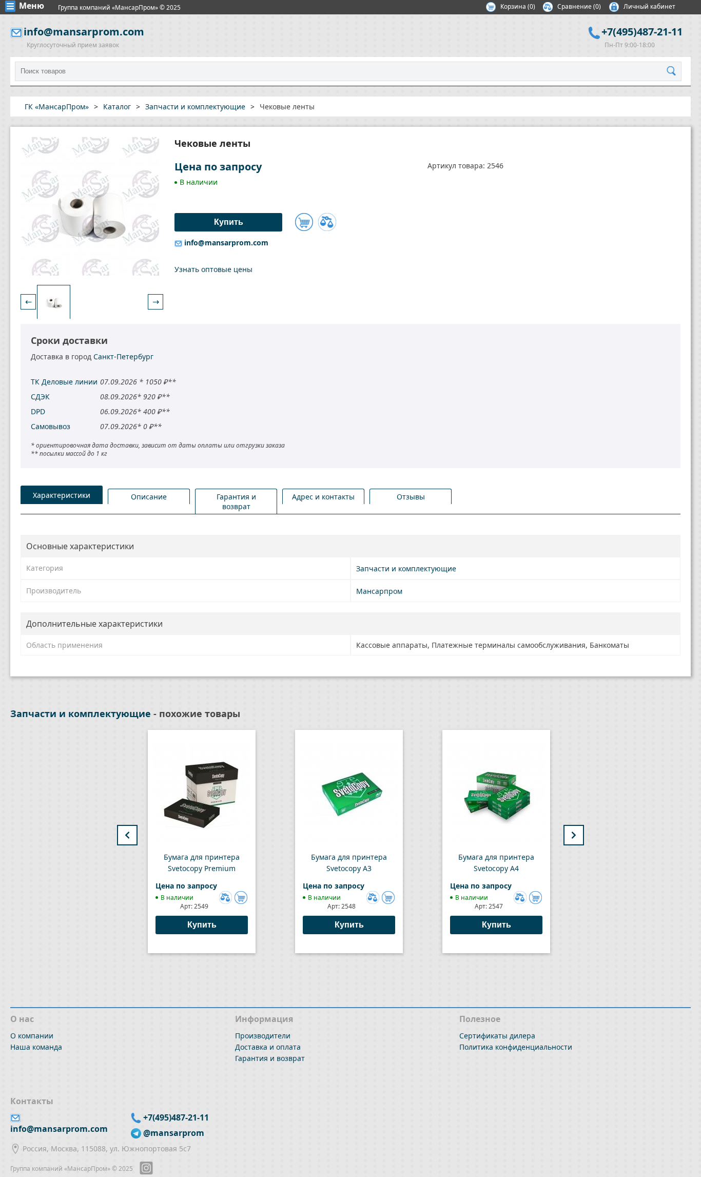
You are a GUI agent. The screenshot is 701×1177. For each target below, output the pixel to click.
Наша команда (36, 1047)
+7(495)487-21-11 (642, 31)
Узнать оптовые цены (213, 269)
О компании (31, 1035)
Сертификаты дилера (497, 1035)
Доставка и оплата (268, 1047)
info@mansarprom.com (84, 31)
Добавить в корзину (304, 222)
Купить (202, 924)
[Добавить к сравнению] (327, 222)
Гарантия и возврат (270, 1058)
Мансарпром (379, 591)
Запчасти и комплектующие (406, 568)
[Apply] (674, 71)
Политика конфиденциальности (515, 1047)
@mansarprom (173, 1133)
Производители (262, 1035)
